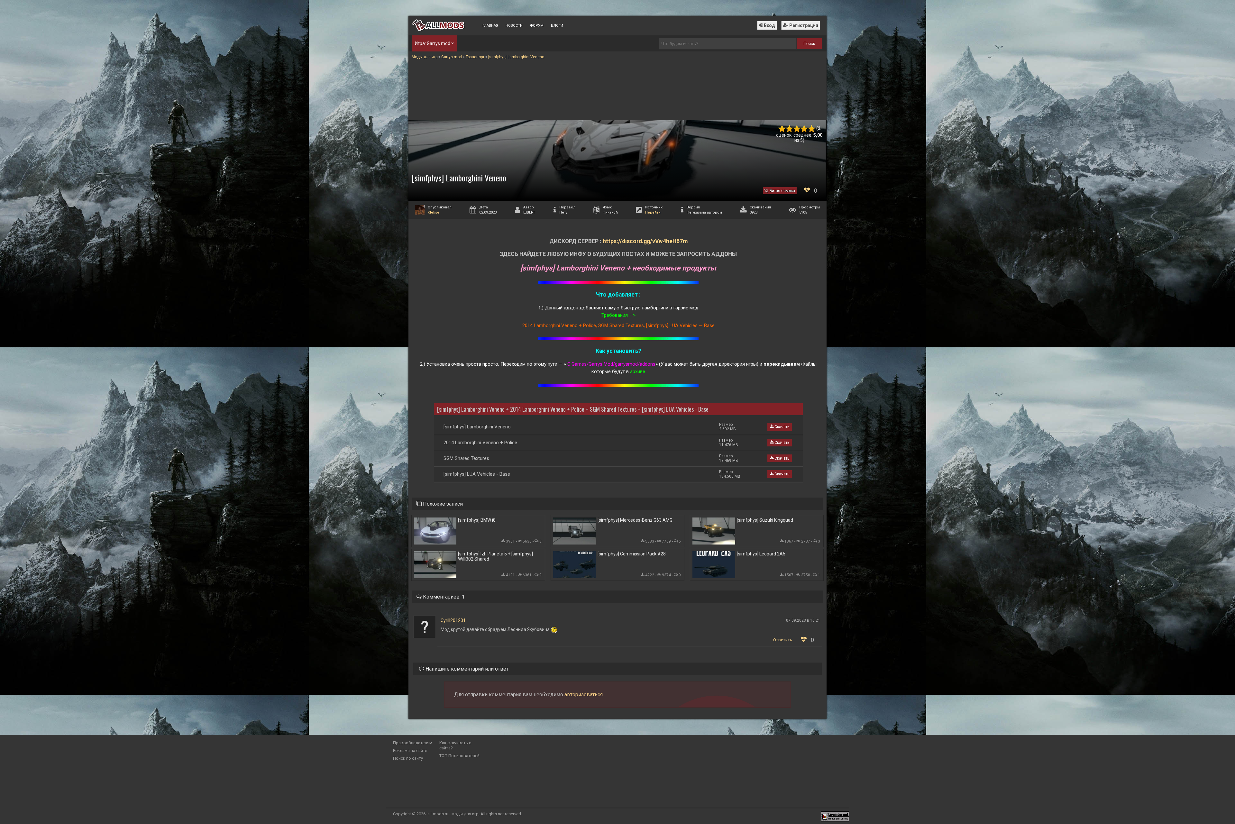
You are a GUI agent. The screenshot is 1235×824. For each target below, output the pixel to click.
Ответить (782, 639)
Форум (537, 25)
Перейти (653, 212)
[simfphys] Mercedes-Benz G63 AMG (635, 520)
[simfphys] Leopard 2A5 (761, 553)
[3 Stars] (796, 129)
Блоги (557, 25)
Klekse (433, 212)
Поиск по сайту (408, 758)
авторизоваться (583, 694)
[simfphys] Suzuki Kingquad (765, 520)
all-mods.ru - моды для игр (453, 813)
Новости (514, 25)
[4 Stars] (804, 129)
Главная (490, 25)
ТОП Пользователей (459, 755)
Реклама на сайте (410, 750)
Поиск (809, 43)
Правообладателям (412, 742)
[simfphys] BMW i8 (477, 520)
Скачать (781, 427)
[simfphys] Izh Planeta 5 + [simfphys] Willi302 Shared (495, 556)
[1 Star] (782, 129)
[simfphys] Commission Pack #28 (632, 553)
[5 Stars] (811, 129)
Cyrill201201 (453, 620)
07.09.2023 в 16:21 (803, 620)
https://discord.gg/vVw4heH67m (645, 241)
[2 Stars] (789, 129)
